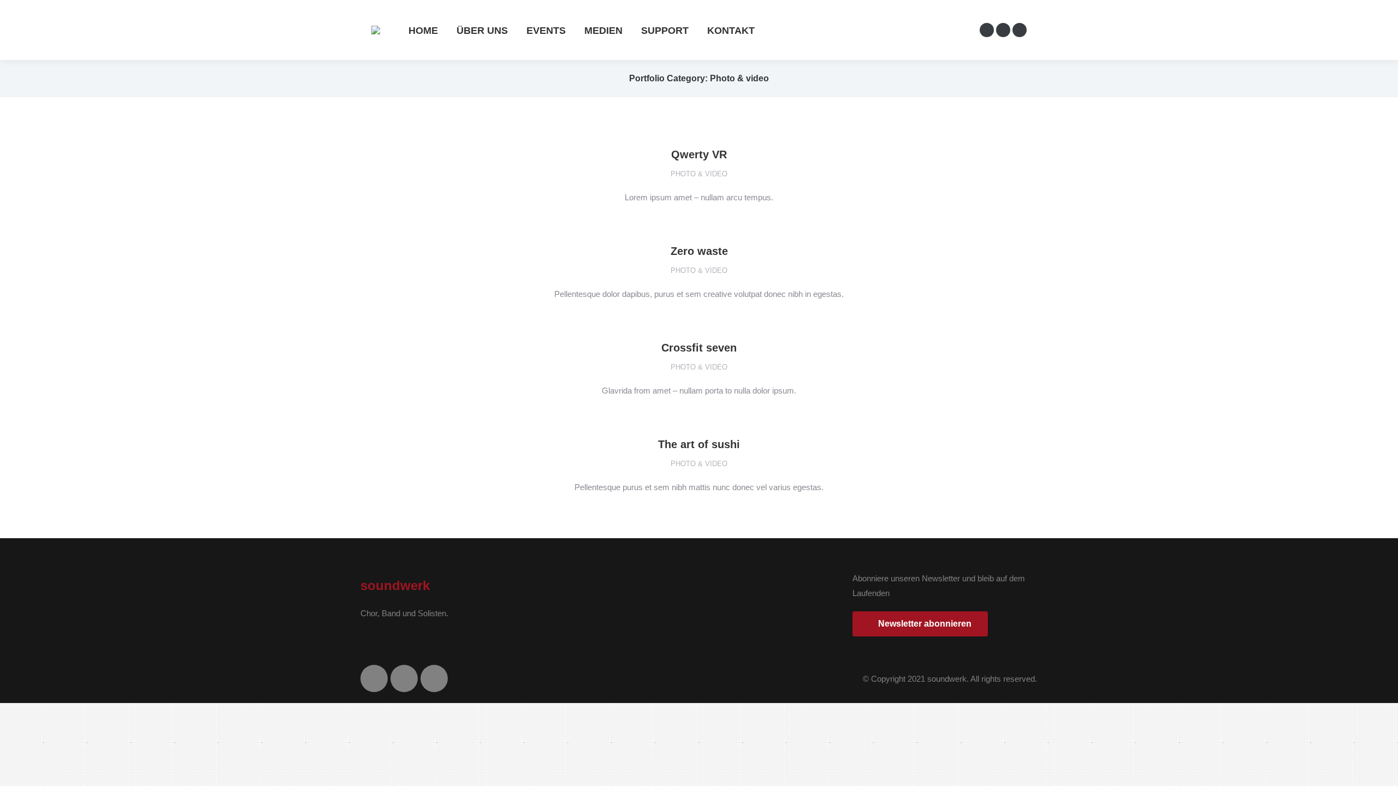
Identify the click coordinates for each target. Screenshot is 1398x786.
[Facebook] (374, 678)
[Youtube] (434, 678)
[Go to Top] (1382, 770)
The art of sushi (699, 444)
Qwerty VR (699, 154)
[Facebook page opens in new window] (987, 30)
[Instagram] (404, 678)
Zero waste (699, 251)
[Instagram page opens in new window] (1003, 30)
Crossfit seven (699, 348)
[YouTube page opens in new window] (1019, 30)
